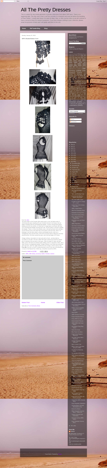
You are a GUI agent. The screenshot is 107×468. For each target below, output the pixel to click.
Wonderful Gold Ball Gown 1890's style (78, 299)
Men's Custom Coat (76, 344)
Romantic (74, 94)
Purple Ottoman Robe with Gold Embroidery (78, 397)
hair (83, 85)
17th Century (76, 56)
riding (80, 93)
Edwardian (74, 83)
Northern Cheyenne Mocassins (76, 249)
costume (79, 79)
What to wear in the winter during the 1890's (78, 347)
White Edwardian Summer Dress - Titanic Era (78, 411)
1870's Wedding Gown (77, 369)
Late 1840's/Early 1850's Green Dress (77, 264)
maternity (78, 87)
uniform (74, 100)
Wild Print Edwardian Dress (78, 210)
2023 (72, 146)
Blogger (60, 454)
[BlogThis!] (42, 251)
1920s (80, 65)
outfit (84, 90)
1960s (70, 68)
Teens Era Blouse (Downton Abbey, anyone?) (78, 246)
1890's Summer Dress (77, 367)
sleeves (82, 96)
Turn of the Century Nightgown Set (76, 379)
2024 (72, 144)
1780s (81, 55)
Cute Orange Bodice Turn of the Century (78, 305)
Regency (74, 93)
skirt (75, 96)
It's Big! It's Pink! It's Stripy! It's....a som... (78, 202)
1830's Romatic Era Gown (78, 314)
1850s (76, 59)
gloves (70, 85)
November (74, 165)
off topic (71, 90)
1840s (70, 59)
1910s (71, 65)
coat (85, 78)
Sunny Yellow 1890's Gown (78, 243)
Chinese (79, 78)
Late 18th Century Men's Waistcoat (77, 338)
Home (24, 28)
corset (72, 80)
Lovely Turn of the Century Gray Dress (78, 205)
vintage (84, 102)
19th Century (32, 253)
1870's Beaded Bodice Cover (79, 279)
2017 (72, 151)
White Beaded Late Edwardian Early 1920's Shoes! (78, 364)
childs (72, 78)
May (73, 178)
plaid (84, 92)
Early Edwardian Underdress (78, 403)
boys (79, 77)
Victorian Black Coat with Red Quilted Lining (78, 406)
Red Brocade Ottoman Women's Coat (77, 394)
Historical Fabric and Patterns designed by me (76, 37)
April (73, 180)
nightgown (81, 89)
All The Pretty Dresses (46, 9)
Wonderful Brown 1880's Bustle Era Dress (77, 383)
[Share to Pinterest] (47, 251)
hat (69, 86)
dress (72, 82)
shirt (82, 94)
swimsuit (71, 99)
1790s (70, 56)
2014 (72, 157)
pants (73, 92)
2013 (72, 159)
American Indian (73, 75)
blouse (81, 75)
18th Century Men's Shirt (78, 302)
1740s (78, 53)
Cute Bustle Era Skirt (77, 387)
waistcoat (72, 103)
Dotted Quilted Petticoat (77, 321)
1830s (81, 57)
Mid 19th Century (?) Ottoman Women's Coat (78, 275)
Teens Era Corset (76, 257)
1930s (70, 67)
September (75, 169)
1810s (70, 57)
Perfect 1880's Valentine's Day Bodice (78, 230)
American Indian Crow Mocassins (77, 286)
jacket (78, 86)
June (73, 176)
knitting (72, 87)
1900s (79, 64)
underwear (83, 99)
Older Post (60, 302)
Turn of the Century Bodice (78, 233)
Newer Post (26, 302)
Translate (80, 113)
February (74, 184)
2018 (72, 149)
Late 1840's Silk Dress (77, 241)
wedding (80, 103)
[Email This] (41, 251)
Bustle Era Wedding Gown (78, 358)
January (74, 186)
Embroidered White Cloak (78, 228)
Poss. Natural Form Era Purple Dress (77, 217)
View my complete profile (75, 444)
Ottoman (78, 90)
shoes (70, 96)
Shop (46, 28)
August (74, 171)
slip (70, 97)
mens (84, 87)
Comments (74, 121)
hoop (74, 86)
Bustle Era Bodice (76, 409)
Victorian (47, 253)
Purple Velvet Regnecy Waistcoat (77, 334)
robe (85, 93)
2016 (72, 153)
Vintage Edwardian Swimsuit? (76, 341)
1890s (75, 62)
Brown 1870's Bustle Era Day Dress (78, 372)
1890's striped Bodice (77, 208)
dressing (84, 81)
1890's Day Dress (76, 255)
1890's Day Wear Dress (77, 277)
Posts (72, 119)
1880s (84, 60)
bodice (43, 253)
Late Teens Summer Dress (78, 225)
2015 (72, 155)
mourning (73, 89)
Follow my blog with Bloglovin (76, 49)
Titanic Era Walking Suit (77, 360)
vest (82, 100)
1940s (77, 66)
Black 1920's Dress (76, 259)
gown (76, 85)
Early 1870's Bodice (76, 239)
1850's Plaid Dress (76, 261)
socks (75, 97)
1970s (75, 68)
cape (84, 77)
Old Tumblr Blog (35, 28)
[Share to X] (44, 251)
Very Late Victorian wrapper (78, 188)
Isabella (73, 431)
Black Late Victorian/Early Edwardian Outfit (78, 376)
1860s (84, 59)
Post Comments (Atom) (34, 306)
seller (27, 220)
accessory (38, 253)
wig (85, 103)
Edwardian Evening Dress (78, 212)
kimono (84, 86)
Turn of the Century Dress (78, 214)
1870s (27, 253)
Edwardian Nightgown (77, 385)
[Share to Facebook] (45, 251)
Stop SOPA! (75, 312)
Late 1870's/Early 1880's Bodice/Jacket (77, 282)
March (73, 182)
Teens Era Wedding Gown (78, 194)
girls (83, 83)
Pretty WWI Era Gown (77, 318)
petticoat (79, 92)
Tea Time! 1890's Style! (77, 199)
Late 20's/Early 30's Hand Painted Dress (78, 252)
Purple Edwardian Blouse (78, 316)
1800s (82, 56)
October (74, 167)
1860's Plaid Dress (76, 223)
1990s (79, 68)
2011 (72, 425)
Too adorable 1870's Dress (78, 353)
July (73, 174)
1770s (76, 55)
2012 (72, 161)
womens (52, 253)
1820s (76, 57)
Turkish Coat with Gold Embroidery (77, 415)
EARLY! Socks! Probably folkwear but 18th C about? (78, 309)
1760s (70, 55)
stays (81, 97)
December (74, 163)
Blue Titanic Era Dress (77, 332)
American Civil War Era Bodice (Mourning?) (77, 196)
